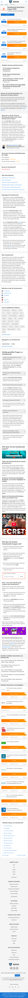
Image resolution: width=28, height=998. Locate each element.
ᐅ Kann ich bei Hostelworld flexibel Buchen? (11, 373)
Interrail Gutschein (8, 848)
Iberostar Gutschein (8, 838)
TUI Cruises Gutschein (8, 830)
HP (14, 867)
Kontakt (14, 940)
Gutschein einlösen (14, 929)
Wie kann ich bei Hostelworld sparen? (11, 187)
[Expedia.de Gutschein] (3, 703)
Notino (14, 871)
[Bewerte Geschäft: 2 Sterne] (4, 169)
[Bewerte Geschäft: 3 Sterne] (6, 169)
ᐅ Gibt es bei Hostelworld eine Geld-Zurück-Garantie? (12, 358)
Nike (14, 865)
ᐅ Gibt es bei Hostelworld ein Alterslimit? (10, 411)
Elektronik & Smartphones (14, 888)
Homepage (7, 291)
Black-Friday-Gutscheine (14, 917)
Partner (14, 931)
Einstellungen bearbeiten (14, 959)
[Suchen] (26, 1)
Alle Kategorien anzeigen (7, 346)
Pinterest (6, 299)
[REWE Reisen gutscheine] (3, 729)
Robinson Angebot (8, 833)
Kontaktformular (6, 646)
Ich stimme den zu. (13, 979)
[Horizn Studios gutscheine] (3, 689)
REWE (14, 874)
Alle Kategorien (14, 896)
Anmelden (17, 975)
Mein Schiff (10, 321)
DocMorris (21, 315)
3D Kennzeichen (6, 310)
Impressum (14, 952)
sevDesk (22, 326)
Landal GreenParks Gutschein (10, 850)
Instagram (6, 302)
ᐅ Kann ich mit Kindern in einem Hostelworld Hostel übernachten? (11, 431)
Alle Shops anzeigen (6, 334)
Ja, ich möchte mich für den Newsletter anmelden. (14, 978)
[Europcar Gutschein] (3, 743)
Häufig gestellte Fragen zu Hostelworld (12, 184)
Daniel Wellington (13, 315)
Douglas (10, 318)
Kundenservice (7, 293)
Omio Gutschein (7, 845)
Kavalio (4, 321)
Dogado (4, 318)
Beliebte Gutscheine (14, 903)
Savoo (2, 4)
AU (18, 987)
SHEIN (3, 329)
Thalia (3, 332)
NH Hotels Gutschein (8, 843)
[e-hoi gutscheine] (3, 783)
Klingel (14, 869)
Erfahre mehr (21, 996)
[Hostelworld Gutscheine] (4, 9)
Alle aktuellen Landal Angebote (14, 768)
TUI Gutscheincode (8, 825)
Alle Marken (14, 877)
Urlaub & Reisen (5, 344)
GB (12, 987)
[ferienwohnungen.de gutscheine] (3, 796)
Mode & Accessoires (14, 884)
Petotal (10, 326)
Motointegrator (15, 323)
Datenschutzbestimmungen (16, 979)
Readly (16, 326)
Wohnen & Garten (14, 891)
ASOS (20, 310)
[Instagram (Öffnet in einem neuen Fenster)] (17, 968)
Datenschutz (14, 950)
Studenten (14, 905)
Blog (11, 245)
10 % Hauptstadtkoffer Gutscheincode (16, 715)
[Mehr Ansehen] (2, 341)
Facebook (6, 295)
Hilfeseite (11, 643)
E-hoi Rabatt (6, 828)
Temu (19, 329)
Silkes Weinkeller (11, 329)
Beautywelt (15, 313)
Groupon (20, 318)
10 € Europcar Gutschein (12, 741)
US (9, 987)
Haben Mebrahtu (13, 145)
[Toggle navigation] (2, 1)
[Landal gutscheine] (3, 769)
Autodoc (8, 313)
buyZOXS (4, 315)
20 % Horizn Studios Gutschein (14, 688)
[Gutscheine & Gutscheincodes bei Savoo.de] (14, 1)
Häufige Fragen (14, 927)
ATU (3, 313)
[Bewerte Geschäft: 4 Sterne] (7, 169)
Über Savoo (14, 938)
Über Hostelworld (6, 180)
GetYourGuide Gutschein (9, 835)
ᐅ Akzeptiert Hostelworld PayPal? (11, 400)
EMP (15, 318)
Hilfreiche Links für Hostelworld (9, 182)
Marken (6, 4)
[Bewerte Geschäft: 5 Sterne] (9, 169)
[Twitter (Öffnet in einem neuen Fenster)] (14, 968)
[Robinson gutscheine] (3, 810)
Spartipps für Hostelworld (8, 177)
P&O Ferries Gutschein (9, 852)
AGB (14, 954)
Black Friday (14, 908)
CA (14, 989)
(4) (7, 14)
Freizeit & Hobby (14, 893)
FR (15, 987)
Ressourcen (14, 919)
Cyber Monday (14, 910)
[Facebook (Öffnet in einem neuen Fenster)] (11, 968)
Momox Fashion (5, 323)
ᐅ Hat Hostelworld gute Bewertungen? (12, 385)
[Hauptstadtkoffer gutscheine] (3, 716)
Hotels (13, 344)
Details (24, 25)
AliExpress (14, 310)
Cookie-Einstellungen (14, 957)
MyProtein (4, 326)
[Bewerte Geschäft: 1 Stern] (2, 169)
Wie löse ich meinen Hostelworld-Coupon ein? (13, 189)
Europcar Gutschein (8, 840)
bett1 (21, 313)
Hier (19, 222)
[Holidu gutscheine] (3, 756)
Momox (17, 321)
